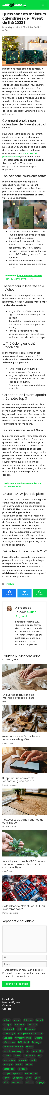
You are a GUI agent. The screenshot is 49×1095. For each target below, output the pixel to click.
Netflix (29, 1064)
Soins (28, 1077)
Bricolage (19, 1024)
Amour (16, 1020)
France (29, 1046)
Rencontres (31, 1073)
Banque (7, 1024)
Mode (33, 1060)
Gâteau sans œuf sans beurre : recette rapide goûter (22, 738)
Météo (19, 1064)
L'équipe (6, 1005)
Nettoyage (9, 1068)
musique (7, 1064)
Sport (37, 1077)
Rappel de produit (12, 1073)
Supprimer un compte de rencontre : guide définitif (18, 780)
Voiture (29, 1082)
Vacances (17, 1082)
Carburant (8, 1029)
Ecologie (36, 1042)
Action (6, 1020)
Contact (6, 1008)
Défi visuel (23, 1042)
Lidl (40, 1055)
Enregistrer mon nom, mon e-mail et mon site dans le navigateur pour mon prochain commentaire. (25, 973)
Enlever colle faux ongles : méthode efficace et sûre (18, 696)
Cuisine (38, 1037)
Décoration (9, 1042)
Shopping (18, 1077)
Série (5, 1082)
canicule (32, 1024)
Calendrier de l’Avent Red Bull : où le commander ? (23, 907)
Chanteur (30, 1029)
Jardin (17, 1055)
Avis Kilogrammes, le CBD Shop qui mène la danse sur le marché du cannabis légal (24, 864)
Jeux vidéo (29, 1055)
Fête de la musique (13, 1051)
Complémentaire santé (30, 1033)
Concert (7, 1037)
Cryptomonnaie (23, 1037)
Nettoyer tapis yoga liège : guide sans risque (22, 821)
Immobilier (37, 1051)
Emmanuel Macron (13, 1046)
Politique (22, 1068)
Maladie (23, 1060)
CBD (19, 1029)
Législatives (9, 1060)
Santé (6, 1077)
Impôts (7, 1055)
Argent (39, 1020)
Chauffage (9, 1033)
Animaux (28, 1020)
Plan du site (8, 999)
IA (28, 1051)
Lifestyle (10, 584)
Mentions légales (11, 1002)
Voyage (40, 1082)
